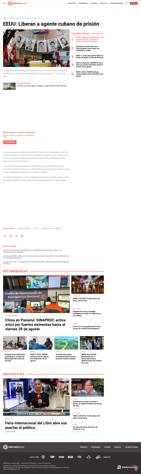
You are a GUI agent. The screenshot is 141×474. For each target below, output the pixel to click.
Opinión (94, 3)
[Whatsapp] (16, 236)
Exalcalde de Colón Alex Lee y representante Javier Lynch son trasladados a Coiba (87, 48)
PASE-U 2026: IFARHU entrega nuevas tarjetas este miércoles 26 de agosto (89, 74)
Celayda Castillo (10, 431)
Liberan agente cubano (51, 228)
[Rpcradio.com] (79, 459)
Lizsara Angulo (76, 431)
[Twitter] (11, 236)
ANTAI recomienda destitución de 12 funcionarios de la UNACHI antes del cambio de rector (91, 358)
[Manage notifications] (136, 469)
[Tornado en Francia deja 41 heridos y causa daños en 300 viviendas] (9, 89)
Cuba (36, 228)
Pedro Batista (76, 408)
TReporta (71, 3)
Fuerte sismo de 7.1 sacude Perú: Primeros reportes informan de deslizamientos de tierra (36, 263)
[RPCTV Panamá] (43, 459)
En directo (133, 3)
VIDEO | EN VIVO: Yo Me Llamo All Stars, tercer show (86, 300)
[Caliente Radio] (88, 459)
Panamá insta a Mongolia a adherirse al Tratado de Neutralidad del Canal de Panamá (15, 357)
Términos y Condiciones (11, 463)
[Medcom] (106, 459)
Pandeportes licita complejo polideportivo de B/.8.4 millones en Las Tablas (87, 313)
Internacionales (15, 18)
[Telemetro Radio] (97, 459)
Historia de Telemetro (29, 463)
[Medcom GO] (34, 459)
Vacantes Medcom (44, 463)
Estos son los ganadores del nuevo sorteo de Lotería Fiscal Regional (87, 328)
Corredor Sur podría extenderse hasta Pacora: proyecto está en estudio (66, 356)
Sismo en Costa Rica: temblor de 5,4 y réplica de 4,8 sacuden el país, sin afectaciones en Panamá (32, 251)
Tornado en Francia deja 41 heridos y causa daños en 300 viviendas (42, 86)
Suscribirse (10, 142)
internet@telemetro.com (13, 469)
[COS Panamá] (61, 459)
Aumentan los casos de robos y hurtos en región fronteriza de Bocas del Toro (87, 404)
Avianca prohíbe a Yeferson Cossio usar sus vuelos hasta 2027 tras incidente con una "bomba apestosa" (36, 257)
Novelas (103, 3)
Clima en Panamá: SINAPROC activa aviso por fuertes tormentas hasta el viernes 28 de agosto (89, 65)
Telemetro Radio (116, 3)
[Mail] (22, 236)
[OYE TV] (52, 459)
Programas (83, 3)
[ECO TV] (70, 459)
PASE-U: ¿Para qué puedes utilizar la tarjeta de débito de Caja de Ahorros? (90, 57)
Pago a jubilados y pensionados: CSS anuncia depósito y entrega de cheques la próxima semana (89, 39)
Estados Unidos (23, 228)
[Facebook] (5, 236)
